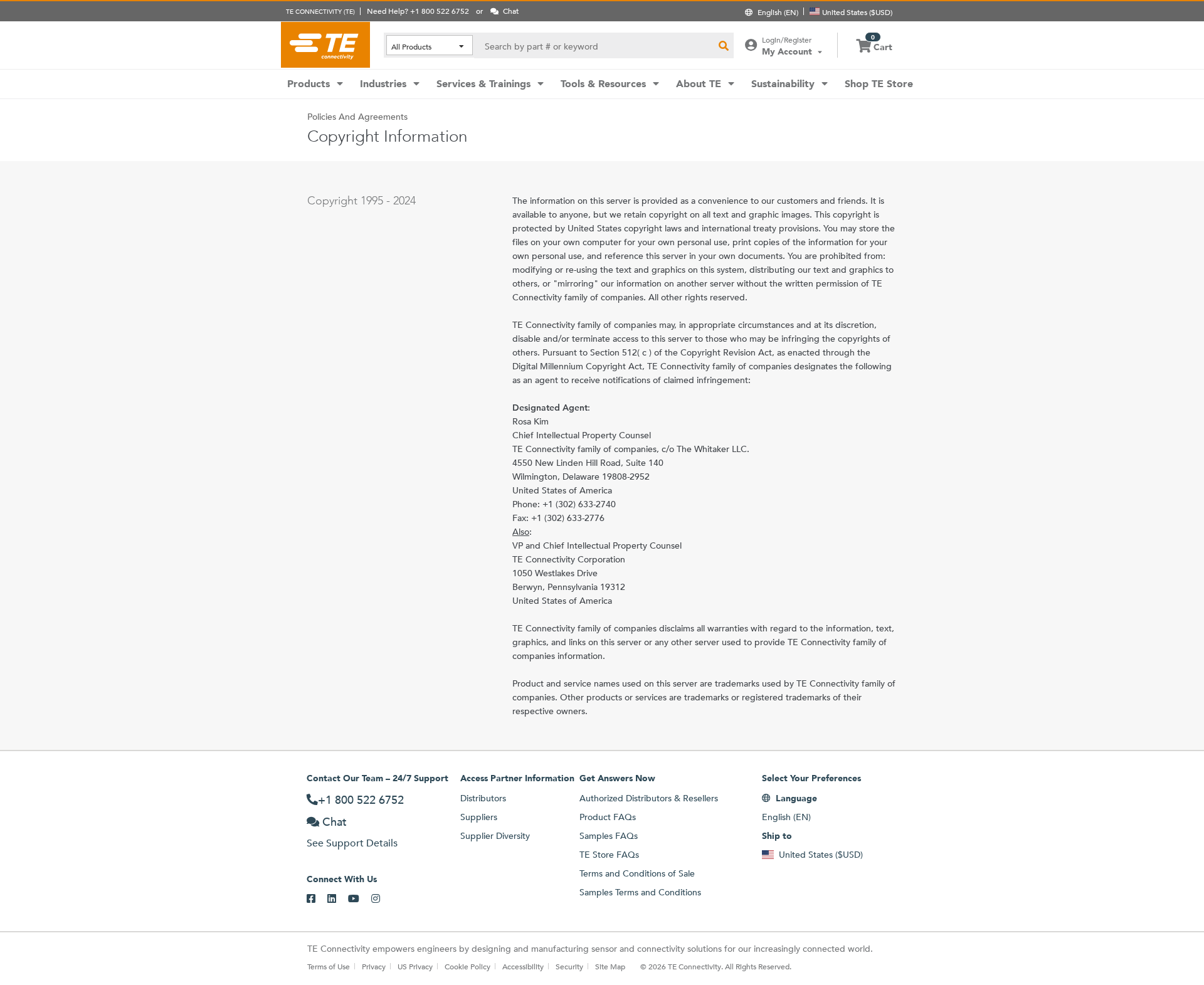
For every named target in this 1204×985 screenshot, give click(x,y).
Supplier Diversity (495, 835)
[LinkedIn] (337, 899)
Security (569, 966)
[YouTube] (359, 899)
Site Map (610, 966)
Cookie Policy (467, 966)
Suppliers (478, 817)
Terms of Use (328, 966)
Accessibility (523, 966)
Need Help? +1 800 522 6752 (418, 11)
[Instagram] (381, 899)
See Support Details (352, 843)
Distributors (483, 798)
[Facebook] (317, 899)
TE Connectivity (325, 44)
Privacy (374, 966)
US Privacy (415, 966)
